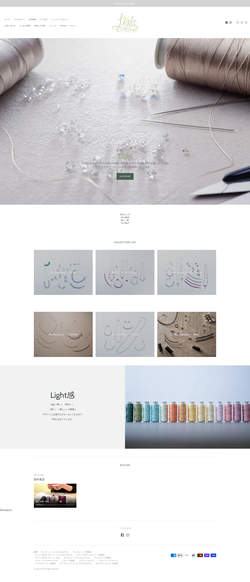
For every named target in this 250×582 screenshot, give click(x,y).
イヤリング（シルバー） (109, 560)
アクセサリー (19, 19)
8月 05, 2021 (39, 475)
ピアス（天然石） (69, 560)
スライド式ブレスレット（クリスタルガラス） (54, 555)
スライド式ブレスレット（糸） (48, 558)
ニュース (53, 26)
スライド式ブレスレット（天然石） (91, 555)
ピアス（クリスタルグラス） (47, 560)
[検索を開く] (237, 22)
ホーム (7, 19)
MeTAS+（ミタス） (68, 26)
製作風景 (39, 479)
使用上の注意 (39, 26)
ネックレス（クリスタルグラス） (77, 558)
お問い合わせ (10, 26)
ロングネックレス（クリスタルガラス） (76, 563)
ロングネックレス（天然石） (108, 563)
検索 (36, 552)
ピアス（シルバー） (87, 560)
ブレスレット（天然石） (83, 552)
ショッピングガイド (59, 19)
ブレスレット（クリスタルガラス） (55, 552)
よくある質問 (24, 26)
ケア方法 (43, 19)
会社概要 (32, 19)
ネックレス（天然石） (103, 558)
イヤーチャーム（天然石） (46, 563)
